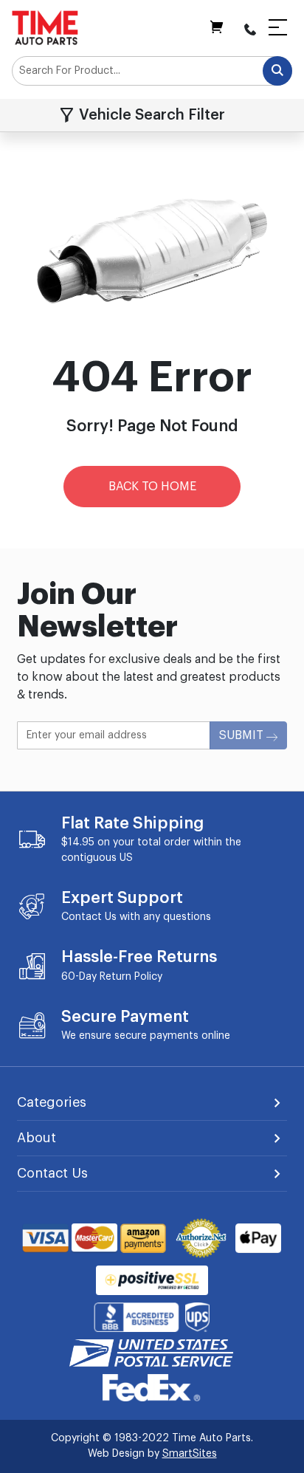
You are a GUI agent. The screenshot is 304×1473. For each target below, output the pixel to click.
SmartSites (189, 1454)
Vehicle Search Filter (152, 115)
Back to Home (152, 486)
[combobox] (152, 71)
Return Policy (131, 977)
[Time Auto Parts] (45, 27)
